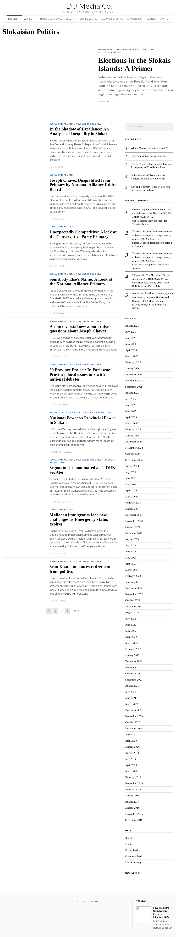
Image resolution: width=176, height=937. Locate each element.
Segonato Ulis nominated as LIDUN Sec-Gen (82, 470)
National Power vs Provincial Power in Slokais (82, 420)
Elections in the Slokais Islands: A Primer (134, 64)
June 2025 (130, 405)
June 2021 (130, 698)
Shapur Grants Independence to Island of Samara (152, 244)
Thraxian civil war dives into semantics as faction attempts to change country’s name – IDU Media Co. (152, 235)
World (28, 19)
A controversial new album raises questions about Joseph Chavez (80, 328)
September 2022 (133, 606)
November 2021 (134, 667)
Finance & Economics (50, 19)
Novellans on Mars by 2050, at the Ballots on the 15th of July (150, 284)
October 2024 (132, 453)
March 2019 (131, 771)
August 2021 (132, 685)
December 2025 (133, 374)
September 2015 (133, 820)
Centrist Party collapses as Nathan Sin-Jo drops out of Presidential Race (151, 166)
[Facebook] (5, 902)
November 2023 (134, 521)
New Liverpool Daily (88, 124)
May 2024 (130, 484)
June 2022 (130, 624)
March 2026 (131, 356)
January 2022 (132, 655)
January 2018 (132, 795)
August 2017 (132, 801)
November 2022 (134, 594)
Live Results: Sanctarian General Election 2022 (161, 912)
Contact (83, 901)
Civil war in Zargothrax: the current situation (150, 266)
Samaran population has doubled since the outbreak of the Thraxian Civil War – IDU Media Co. (152, 213)
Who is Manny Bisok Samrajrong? (149, 148)
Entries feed (131, 850)
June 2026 (130, 338)
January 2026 (132, 368)
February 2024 (133, 502)
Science (151, 19)
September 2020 (133, 728)
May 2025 (130, 411)
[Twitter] (9, 902)
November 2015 (134, 814)
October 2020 (132, 722)
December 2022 (133, 588)
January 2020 (132, 746)
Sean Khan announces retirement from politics (80, 569)
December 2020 (133, 710)
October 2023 (132, 527)
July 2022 (130, 618)
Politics (12, 19)
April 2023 (131, 563)
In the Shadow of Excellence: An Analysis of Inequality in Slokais (79, 131)
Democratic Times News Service (118, 50)
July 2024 (130, 472)
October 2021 (132, 673)
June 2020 (130, 734)
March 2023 (131, 569)
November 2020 (134, 716)
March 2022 (131, 643)
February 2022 (133, 649)
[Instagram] (13, 902)
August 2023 (132, 539)
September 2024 (133, 460)
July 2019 (130, 759)
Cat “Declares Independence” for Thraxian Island (149, 222)
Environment (135, 19)
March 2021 (131, 704)
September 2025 (133, 386)
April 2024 (131, 490)
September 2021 (133, 679)
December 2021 (133, 661)
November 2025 (134, 380)
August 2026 (132, 325)
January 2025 (132, 435)
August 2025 (132, 392)
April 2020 (131, 740)
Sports (164, 19)
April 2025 (131, 417)
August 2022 (132, 612)
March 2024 (131, 496)
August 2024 (132, 466)
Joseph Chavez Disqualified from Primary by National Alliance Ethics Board (83, 185)
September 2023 (133, 533)
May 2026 (130, 344)
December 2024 (133, 441)
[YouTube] (18, 902)
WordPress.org (133, 862)
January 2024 (132, 508)
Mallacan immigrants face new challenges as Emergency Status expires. (79, 520)
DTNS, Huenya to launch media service (149, 306)
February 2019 (133, 777)
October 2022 (132, 600)
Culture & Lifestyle (112, 19)
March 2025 (131, 423)
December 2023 (133, 514)
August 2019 (132, 753)
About (94, 901)
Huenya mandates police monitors (148, 156)
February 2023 (133, 575)
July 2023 (130, 545)
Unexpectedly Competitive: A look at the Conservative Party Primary (83, 234)
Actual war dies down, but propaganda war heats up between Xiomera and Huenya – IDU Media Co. (152, 297)
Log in (128, 844)
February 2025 (133, 429)
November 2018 (134, 783)
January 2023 (132, 582)
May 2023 (130, 557)
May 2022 (130, 630)
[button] (169, 127)
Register (129, 838)
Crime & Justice (88, 19)
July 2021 (130, 692)
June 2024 (130, 478)
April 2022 (131, 636)
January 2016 (132, 807)
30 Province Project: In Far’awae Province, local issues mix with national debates (80, 374)
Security (71, 19)
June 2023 (130, 551)
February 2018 (133, 789)
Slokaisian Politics (62, 124)
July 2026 (130, 331)
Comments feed (133, 856)
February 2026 (133, 362)
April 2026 (131, 350)
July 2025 (130, 399)
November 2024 (134, 447)
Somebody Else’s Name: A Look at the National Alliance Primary (81, 281)
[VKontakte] (22, 902)
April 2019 (131, 765)
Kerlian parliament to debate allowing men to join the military (150, 188)
